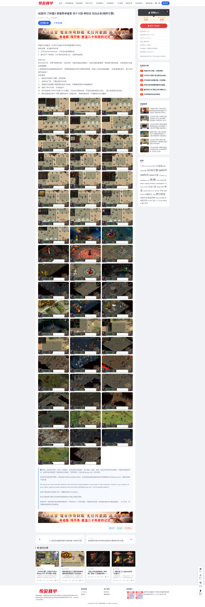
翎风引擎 (143, 200)
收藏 (120, 528)
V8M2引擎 (154, 175)
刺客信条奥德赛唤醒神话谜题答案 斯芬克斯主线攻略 (162, 85)
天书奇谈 (145, 187)
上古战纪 (161, 175)
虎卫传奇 (149, 200)
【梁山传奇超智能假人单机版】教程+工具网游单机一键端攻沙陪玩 (98, 573)
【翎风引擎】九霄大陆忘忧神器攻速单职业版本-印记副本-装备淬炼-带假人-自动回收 (158, 111)
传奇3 (158, 180)
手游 (161, 190)
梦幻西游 (160, 194)
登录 (166, 3)
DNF (153, 166)
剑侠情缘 (146, 183)
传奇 (153, 179)
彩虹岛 (150, 191)
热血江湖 (158, 198)
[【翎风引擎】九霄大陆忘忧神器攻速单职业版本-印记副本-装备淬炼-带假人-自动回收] (144, 111)
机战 (154, 194)
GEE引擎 (143, 170)
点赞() (129, 528)
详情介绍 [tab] (45, 23)
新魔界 (165, 191)
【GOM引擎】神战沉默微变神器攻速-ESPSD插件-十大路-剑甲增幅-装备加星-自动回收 (158, 127)
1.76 (142, 166)
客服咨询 (107, 594)
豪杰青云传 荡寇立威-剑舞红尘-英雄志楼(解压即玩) (162, 89)
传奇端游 (54, 18)
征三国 (154, 191)
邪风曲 (160, 200)
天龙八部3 (160, 187)
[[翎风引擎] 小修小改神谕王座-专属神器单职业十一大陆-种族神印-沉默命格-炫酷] (144, 134)
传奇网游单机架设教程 (152, 94)
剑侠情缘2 (152, 183)
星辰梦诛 (142, 194)
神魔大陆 (163, 198)
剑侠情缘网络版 (160, 183)
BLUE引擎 (149, 166)
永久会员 (162, 17)
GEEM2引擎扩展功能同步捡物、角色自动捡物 (160, 75)
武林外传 (143, 197)
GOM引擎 (152, 170)
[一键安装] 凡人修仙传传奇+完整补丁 (122, 572)
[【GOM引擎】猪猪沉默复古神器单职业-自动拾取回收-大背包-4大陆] (144, 149)
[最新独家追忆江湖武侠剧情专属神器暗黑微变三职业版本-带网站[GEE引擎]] (72, 559)
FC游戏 (159, 165)
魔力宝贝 (145, 203)
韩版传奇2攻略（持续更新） (154, 71)
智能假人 (149, 194)
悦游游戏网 (102, 603)
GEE (164, 166)
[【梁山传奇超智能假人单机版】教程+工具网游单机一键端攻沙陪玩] (98, 559)
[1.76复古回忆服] (85, 34)
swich (163, 170)
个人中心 (84, 592)
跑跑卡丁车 (155, 200)
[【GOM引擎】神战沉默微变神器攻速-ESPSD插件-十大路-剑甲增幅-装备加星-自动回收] (144, 126)
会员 (147, 17)
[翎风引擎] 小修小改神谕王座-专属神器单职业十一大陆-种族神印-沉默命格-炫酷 (158, 135)
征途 (158, 191)
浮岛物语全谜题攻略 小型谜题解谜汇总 (158, 80)
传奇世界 (163, 180)
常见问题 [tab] (59, 23)
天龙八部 (152, 186)
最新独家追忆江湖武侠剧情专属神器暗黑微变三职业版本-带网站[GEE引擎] (72, 573)
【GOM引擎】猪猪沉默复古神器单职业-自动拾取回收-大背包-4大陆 (158, 149)
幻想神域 (145, 191)
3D (145, 166)
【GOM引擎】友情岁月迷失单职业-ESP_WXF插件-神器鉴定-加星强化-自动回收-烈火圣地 (47, 574)
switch (144, 175)
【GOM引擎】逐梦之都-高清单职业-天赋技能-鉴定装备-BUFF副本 (158, 141)
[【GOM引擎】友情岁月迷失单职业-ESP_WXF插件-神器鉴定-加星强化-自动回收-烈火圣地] (47, 559)
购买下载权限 (155, 26)
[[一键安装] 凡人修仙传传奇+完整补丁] (123, 559)
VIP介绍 (106, 592)
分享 (112, 528)
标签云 (83, 594)
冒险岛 (142, 183)
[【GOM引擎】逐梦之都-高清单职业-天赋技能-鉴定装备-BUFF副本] (144, 142)
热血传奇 (151, 197)
